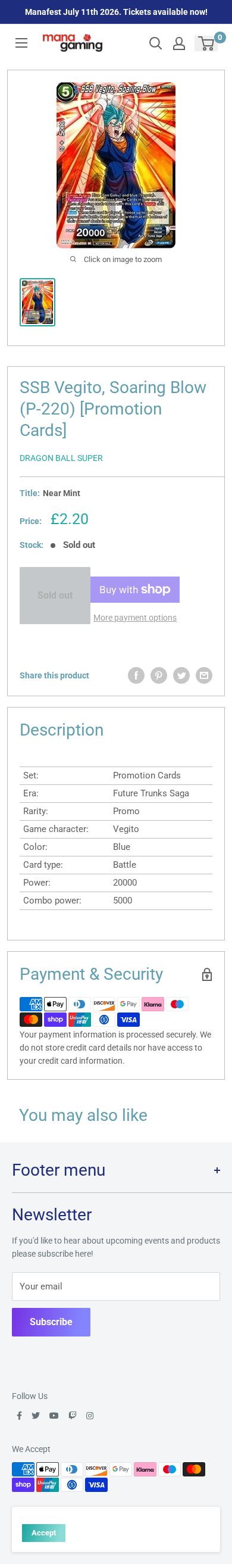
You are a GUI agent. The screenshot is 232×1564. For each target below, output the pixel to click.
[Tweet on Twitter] (181, 675)
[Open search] (155, 43)
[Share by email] (204, 675)
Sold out (55, 595)
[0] (207, 43)
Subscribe (51, 1322)
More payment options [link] (135, 617)
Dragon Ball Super (61, 458)
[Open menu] (21, 43)
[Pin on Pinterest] (159, 675)
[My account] (179, 43)
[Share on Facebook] (136, 675)
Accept (44, 1532)
